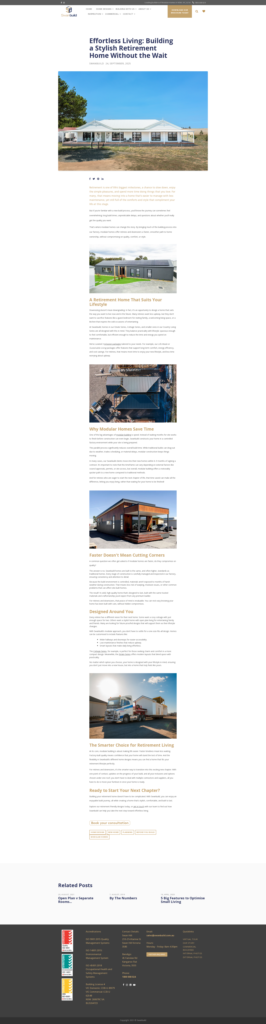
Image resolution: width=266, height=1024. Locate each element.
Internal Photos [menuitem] (192, 953)
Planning (128, 832)
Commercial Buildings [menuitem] (189, 948)
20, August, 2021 (66, 894)
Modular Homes (99, 837)
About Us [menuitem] (144, 9)
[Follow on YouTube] (134, 985)
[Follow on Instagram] (64, 2)
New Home (113, 832)
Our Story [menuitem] (188, 943)
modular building (123, 434)
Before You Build (145, 832)
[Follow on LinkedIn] (130, 985)
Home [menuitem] (89, 9)
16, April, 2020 (168, 894)
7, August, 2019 (117, 894)
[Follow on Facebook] (61, 2)
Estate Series (125, 654)
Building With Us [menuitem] (125, 9)
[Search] (197, 11)
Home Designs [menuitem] (103, 9)
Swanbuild (96, 63)
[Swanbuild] (71, 11)
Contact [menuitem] (128, 14)
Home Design (97, 832)
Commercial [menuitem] (112, 14)
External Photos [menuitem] (192, 957)
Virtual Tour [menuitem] (190, 939)
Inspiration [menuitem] (94, 14)
